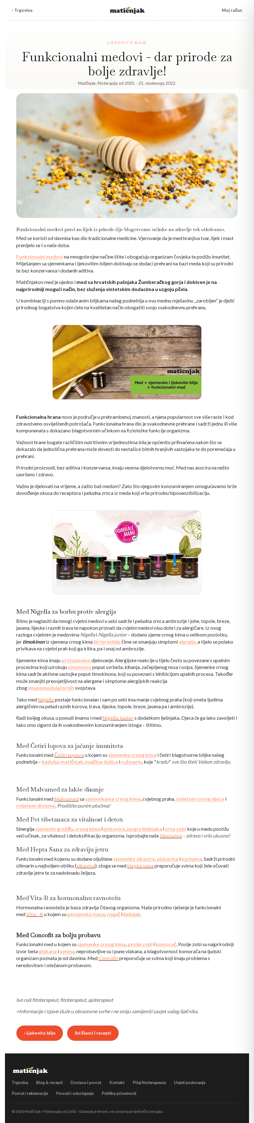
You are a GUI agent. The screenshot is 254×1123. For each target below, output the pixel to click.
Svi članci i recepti (93, 1032)
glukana (48, 951)
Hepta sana (140, 865)
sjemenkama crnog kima (113, 799)
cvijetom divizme (35, 805)
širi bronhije (107, 642)
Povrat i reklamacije (30, 1093)
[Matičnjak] (127, 10)
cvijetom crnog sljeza (200, 799)
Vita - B (34, 914)
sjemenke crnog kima (132, 755)
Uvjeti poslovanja (189, 1082)
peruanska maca (86, 914)
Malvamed (66, 799)
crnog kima (87, 829)
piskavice (114, 829)
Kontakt (117, 1082)
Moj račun (232, 10)
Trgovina (20, 1082)
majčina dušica (101, 762)
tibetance (171, 835)
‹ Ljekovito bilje (39, 1032)
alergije (187, 642)
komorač (165, 944)
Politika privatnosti (119, 1093)
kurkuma (192, 859)
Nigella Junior (118, 718)
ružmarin (131, 762)
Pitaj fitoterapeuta (149, 1082)
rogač (113, 914)
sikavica (86, 865)
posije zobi (140, 944)
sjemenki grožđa (54, 829)
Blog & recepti (49, 1082)
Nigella (46, 699)
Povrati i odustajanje (75, 1093)
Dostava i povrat (86, 1082)
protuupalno (75, 660)
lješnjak (131, 914)
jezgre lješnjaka (144, 829)
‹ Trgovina (22, 10)
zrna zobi (175, 829)
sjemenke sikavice (134, 859)
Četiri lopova (69, 755)
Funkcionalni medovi (39, 256)
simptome (79, 667)
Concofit (108, 958)
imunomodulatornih (51, 688)
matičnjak (71, 762)
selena (67, 951)
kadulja (50, 762)
